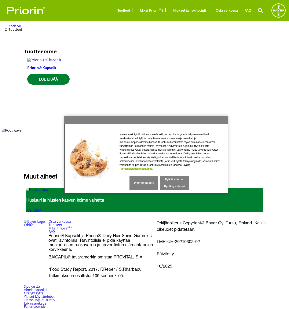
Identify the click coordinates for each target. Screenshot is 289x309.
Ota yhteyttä (34, 293)
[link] (48, 81)
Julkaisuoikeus (35, 303)
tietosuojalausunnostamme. (137, 168)
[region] (146, 155)
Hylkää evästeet (174, 179)
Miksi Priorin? (151, 10)
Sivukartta (32, 286)
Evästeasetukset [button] (37, 306)
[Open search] (260, 10)
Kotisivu (14, 26)
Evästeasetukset (144, 182)
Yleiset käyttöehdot (39, 296)
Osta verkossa (227, 10)
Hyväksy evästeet (174, 186)
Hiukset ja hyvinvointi (189, 10)
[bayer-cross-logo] (278, 10)
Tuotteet (123, 10)
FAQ (248, 10)
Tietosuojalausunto (39, 300)
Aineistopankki (35, 289)
